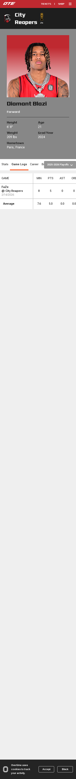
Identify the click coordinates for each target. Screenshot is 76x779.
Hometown (15, 143)
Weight (12, 132)
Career (34, 164)
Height (12, 122)
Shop (61, 4)
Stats (5, 164)
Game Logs (19, 164)
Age (41, 122)
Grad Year (45, 132)
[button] (70, 4)
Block (65, 769)
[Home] (17, 4)
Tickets (46, 4)
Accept (46, 769)
